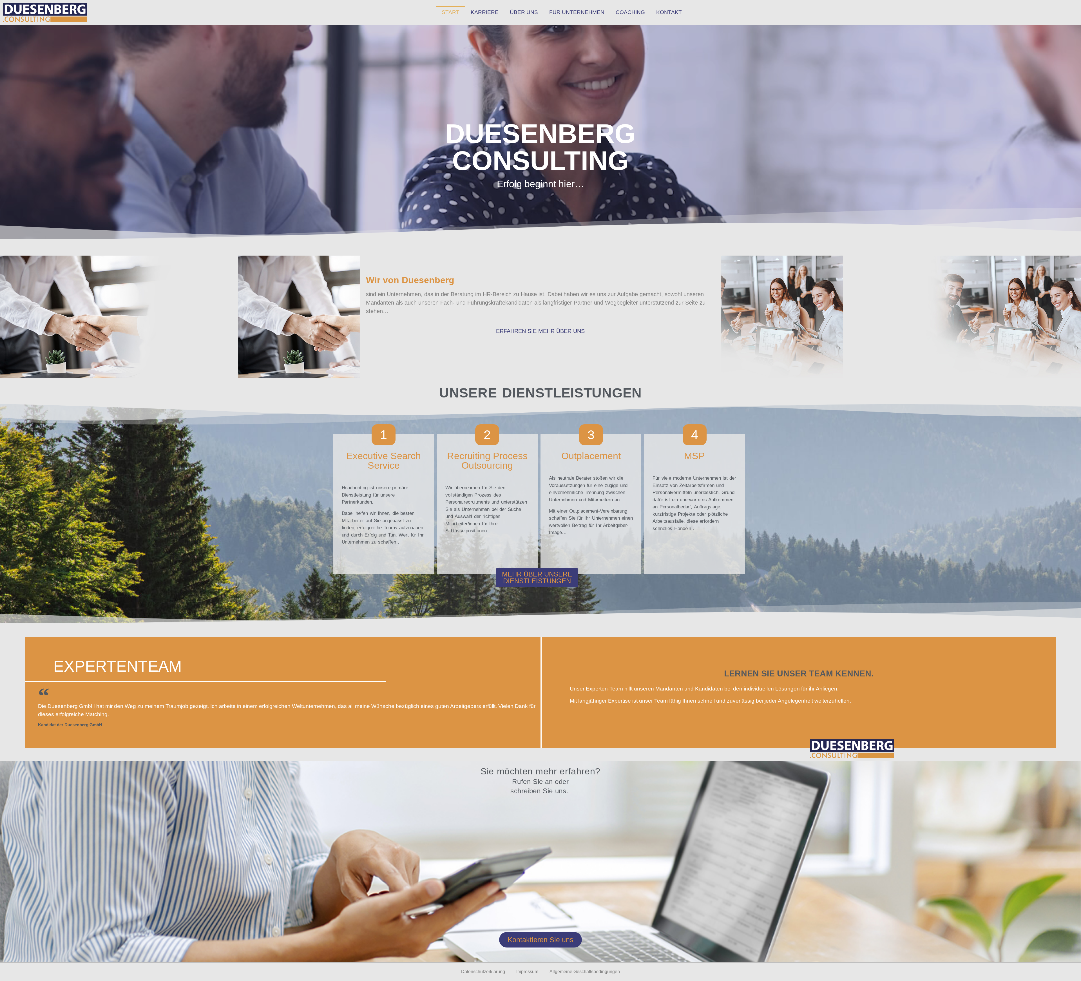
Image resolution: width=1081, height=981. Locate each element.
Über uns (524, 12)
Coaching (630, 12)
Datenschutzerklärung (483, 971)
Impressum (527, 971)
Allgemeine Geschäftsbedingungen (585, 971)
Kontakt (669, 12)
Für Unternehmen (576, 12)
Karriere (485, 12)
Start (450, 12)
